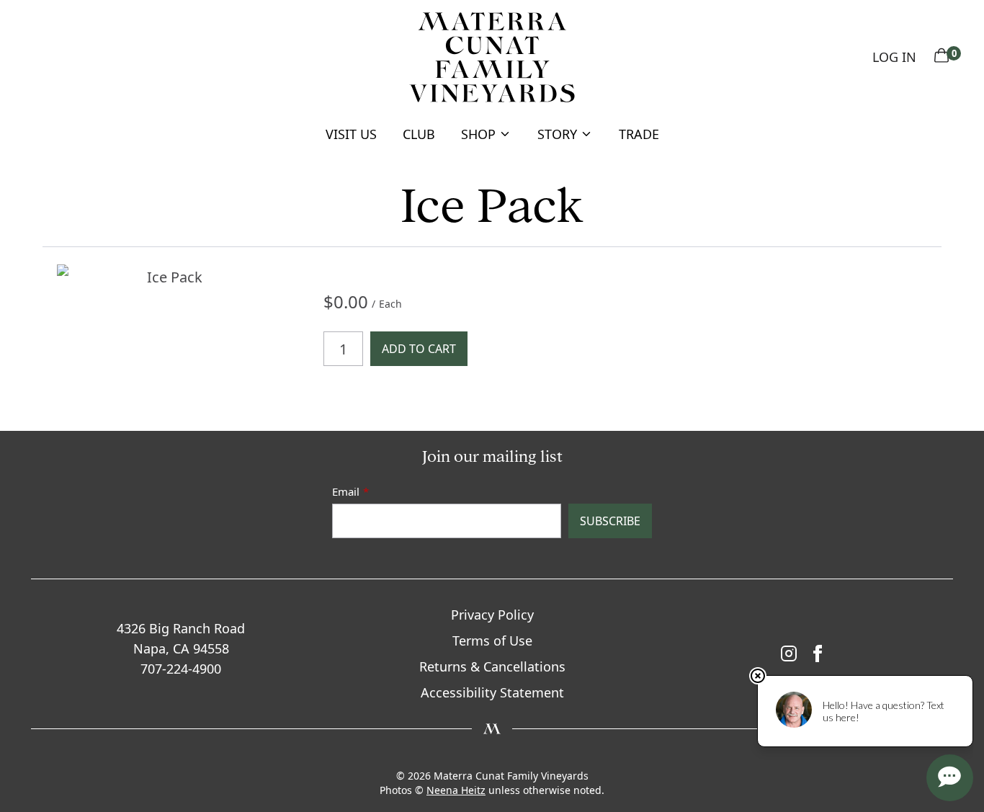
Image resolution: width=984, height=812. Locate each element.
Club (419, 134)
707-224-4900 (180, 668)
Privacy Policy (492, 614)
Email (345, 491)
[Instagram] (788, 653)
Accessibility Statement (492, 692)
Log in (894, 57)
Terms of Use (492, 640)
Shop (478, 134)
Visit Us (351, 134)
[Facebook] (817, 653)
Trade (639, 134)
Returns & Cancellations (492, 666)
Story (557, 134)
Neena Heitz (456, 790)
